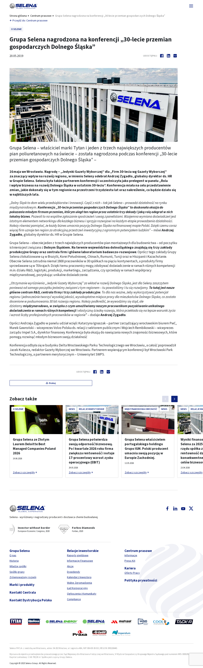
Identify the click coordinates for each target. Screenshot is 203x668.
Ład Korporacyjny (77, 588)
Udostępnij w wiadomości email (175, 55)
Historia (14, 560)
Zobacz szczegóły (24, 472)
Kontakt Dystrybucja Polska (31, 600)
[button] (23, 6)
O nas (13, 555)
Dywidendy (73, 572)
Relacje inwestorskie (83, 551)
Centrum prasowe (41, 15)
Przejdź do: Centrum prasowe (30, 20)
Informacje (130, 555)
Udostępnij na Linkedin (168, 55)
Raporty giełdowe (77, 555)
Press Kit (129, 560)
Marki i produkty (22, 584)
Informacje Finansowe (80, 560)
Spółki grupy (17, 572)
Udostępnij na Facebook (161, 55)
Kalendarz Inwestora (79, 577)
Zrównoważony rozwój (23, 577)
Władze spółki (18, 566)
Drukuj (52, 383)
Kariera (130, 568)
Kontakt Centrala (23, 592)
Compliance (74, 599)
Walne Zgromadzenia (79, 582)
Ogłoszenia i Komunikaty (81, 593)
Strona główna (18, 15)
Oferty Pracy (132, 573)
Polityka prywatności (140, 580)
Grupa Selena (20, 551)
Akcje (70, 566)
